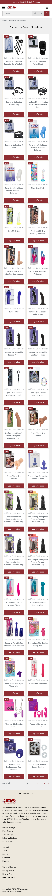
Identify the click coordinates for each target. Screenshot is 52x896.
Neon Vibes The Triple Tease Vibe (14, 683)
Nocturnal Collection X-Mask (14, 144)
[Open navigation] (3, 7)
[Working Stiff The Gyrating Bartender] (38, 215)
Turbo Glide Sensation (38, 682)
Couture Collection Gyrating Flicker (14, 602)
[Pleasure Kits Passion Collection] (14, 708)
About (4, 851)
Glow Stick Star (14, 229)
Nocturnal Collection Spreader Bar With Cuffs (14, 61)
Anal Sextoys (7, 834)
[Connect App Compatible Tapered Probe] (38, 460)
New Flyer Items (8, 877)
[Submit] (46, 13)
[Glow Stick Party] (38, 172)
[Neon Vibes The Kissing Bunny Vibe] (38, 627)
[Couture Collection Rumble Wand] (38, 587)
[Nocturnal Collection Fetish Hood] (38, 45)
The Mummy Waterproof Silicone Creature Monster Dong (38, 517)
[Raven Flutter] (14, 296)
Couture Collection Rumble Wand (38, 602)
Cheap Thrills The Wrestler (14, 476)
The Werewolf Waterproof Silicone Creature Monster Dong (14, 560)
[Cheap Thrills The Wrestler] (14, 460)
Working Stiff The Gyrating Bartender (38, 230)
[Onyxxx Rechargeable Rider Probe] (38, 296)
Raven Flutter (14, 310)
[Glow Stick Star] (14, 215)
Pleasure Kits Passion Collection (14, 724)
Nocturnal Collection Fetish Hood (38, 61)
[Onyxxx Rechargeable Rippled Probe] (14, 336)
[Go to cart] (46, 7)
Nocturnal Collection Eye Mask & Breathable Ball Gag (38, 103)
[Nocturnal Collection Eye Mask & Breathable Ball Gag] (38, 86)
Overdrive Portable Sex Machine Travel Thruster (14, 643)
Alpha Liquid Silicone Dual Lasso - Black (14, 392)
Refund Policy (7, 874)
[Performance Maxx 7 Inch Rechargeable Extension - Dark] (14, 417)
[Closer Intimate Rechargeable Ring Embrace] (14, 748)
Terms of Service (9, 867)
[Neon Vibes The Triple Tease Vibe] (14, 667)
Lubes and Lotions (9, 838)
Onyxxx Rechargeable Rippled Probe (14, 352)
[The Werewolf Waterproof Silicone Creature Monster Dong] (14, 544)
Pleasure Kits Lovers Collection (38, 724)
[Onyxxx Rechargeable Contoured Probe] (38, 336)
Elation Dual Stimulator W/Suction (38, 271)
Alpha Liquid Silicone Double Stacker (38, 764)
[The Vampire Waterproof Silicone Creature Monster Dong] (38, 544)
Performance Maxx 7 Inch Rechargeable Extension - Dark (14, 434)
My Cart (5, 861)
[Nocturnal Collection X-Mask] (14, 129)
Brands (5, 854)
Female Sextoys (8, 827)
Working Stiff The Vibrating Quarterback (14, 271)
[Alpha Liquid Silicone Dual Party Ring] (38, 377)
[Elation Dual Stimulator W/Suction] (38, 255)
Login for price (14, 71)
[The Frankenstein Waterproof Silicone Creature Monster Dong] (14, 501)
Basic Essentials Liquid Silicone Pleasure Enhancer (38, 145)
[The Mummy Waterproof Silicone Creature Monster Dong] (38, 501)
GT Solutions (17, 891)
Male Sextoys (7, 831)
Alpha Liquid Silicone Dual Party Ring (38, 392)
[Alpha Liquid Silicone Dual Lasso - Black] (14, 377)
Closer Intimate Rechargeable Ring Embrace (14, 765)
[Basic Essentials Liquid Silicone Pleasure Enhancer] (38, 129)
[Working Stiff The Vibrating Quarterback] (14, 255)
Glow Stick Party (38, 186)
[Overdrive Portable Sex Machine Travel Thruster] (14, 627)
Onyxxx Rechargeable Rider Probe (38, 311)
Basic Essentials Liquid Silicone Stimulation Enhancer (14, 189)
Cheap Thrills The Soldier (38, 433)
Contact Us (6, 858)
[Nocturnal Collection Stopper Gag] (14, 86)
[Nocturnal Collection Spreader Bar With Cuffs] (14, 45)
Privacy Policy (8, 870)
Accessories (7, 841)
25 (44, 784)
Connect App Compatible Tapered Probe (38, 476)
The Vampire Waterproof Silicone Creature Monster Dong (38, 560)
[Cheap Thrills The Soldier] (38, 417)
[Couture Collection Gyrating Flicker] (14, 587)
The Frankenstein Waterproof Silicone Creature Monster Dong (14, 517)
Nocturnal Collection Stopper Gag (14, 102)
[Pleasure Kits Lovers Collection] (38, 708)
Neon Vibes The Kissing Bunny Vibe (38, 643)
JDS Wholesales (22, 889)
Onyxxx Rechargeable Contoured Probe (38, 352)
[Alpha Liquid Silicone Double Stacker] (38, 748)
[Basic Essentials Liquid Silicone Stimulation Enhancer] (14, 172)
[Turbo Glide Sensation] (38, 667)
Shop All (5, 847)
